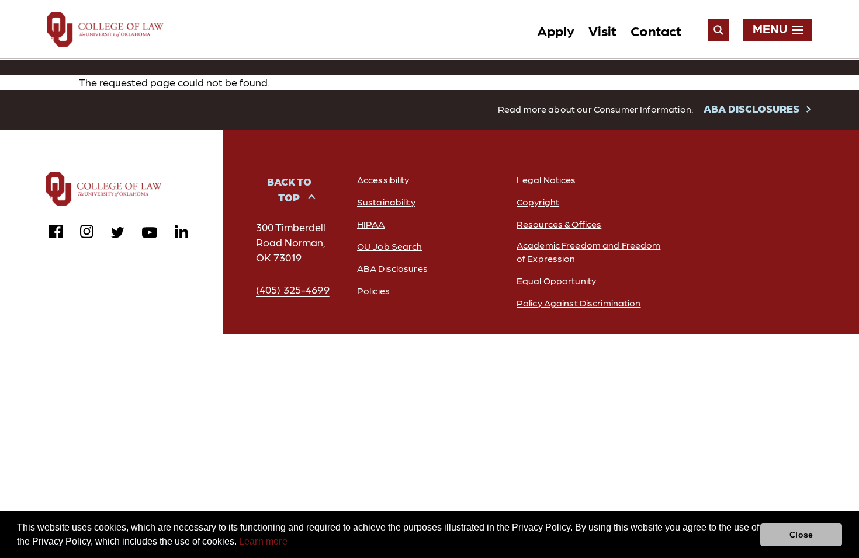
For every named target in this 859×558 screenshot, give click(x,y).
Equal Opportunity (556, 280)
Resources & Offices (559, 223)
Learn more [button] (263, 541)
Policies (373, 290)
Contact (656, 30)
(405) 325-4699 (293, 289)
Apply (555, 30)
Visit (602, 30)
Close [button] (801, 534)
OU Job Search (389, 246)
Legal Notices (546, 179)
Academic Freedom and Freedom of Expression (588, 251)
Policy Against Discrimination (578, 302)
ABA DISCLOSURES (751, 108)
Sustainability (386, 201)
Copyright (538, 201)
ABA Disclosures (392, 268)
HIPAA (371, 223)
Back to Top (289, 189)
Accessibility (383, 179)
